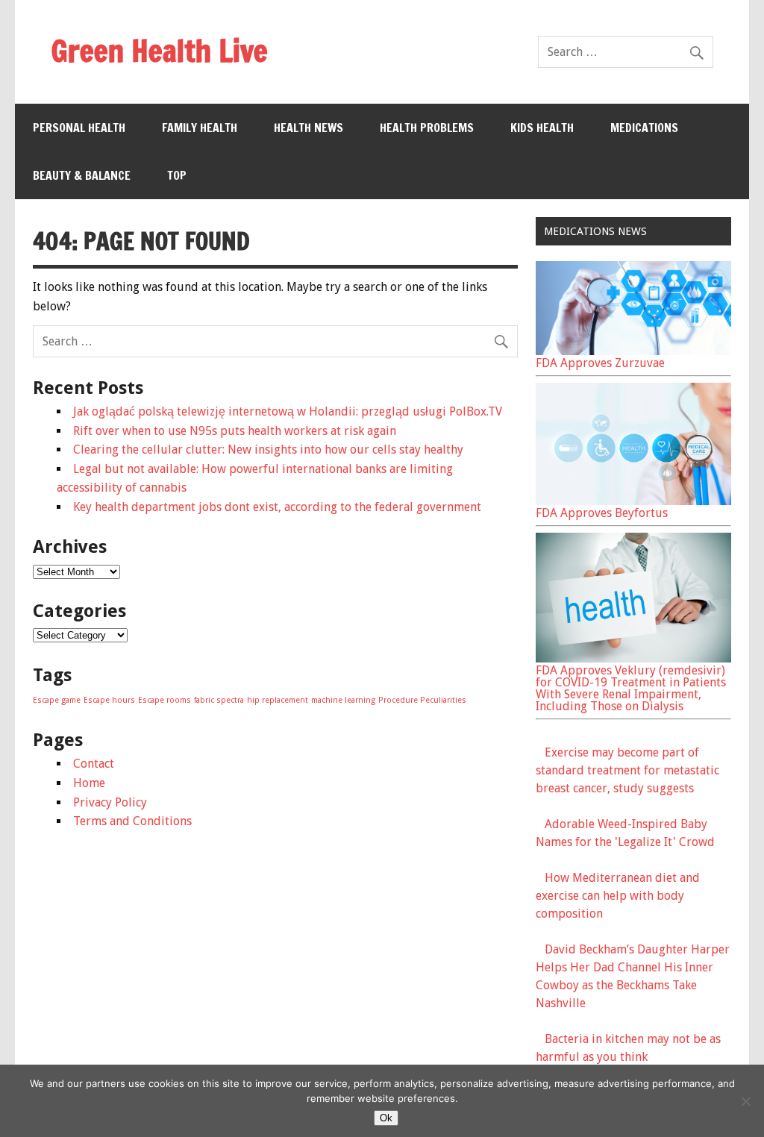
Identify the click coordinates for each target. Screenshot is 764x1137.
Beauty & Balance (82, 175)
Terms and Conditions (132, 821)
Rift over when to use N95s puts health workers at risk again (234, 431)
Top (177, 175)
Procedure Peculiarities (422, 700)
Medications (644, 127)
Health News (308, 127)
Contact (93, 764)
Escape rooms (164, 700)
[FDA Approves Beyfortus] (633, 501)
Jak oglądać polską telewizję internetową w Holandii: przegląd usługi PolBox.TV (287, 411)
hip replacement (277, 700)
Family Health (199, 127)
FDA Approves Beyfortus (602, 513)
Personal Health (79, 127)
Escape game (57, 700)
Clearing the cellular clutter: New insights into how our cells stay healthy (268, 449)
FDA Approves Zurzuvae (600, 363)
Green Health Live (159, 50)
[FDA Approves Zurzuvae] (633, 351)
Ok (386, 1118)
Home (89, 783)
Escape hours (109, 700)
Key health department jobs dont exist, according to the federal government (277, 507)
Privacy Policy (110, 802)
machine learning (343, 700)
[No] (745, 1101)
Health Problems (427, 127)
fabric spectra (219, 700)
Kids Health (542, 127)
